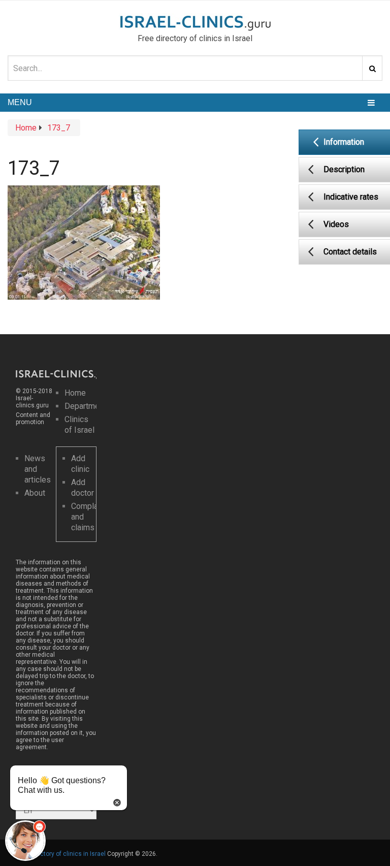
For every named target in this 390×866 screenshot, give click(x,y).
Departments (87, 406)
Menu (20, 102)
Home (75, 393)
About (34, 493)
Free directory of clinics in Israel (61, 853)
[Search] (372, 68)
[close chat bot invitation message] (117, 802)
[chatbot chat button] (25, 840)
